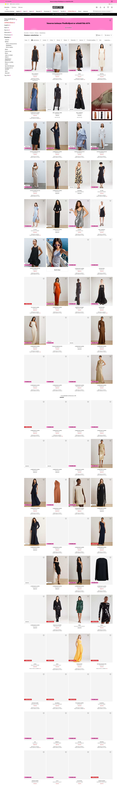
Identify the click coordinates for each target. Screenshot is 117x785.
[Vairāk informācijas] (35, 80)
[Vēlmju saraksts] (108, 7)
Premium (32, 32)
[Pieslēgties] (100, 7)
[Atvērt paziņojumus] (104, 7)
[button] (99, 35)
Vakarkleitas (42, 32)
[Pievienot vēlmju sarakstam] (43, 45)
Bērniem (20, 7)
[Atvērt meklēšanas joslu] (93, 11)
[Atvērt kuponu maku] (97, 7)
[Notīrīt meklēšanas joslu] (111, 11)
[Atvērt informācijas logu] (112, 1)
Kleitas (36, 32)
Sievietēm (6, 7)
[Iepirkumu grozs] (112, 7)
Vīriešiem (14, 7)
